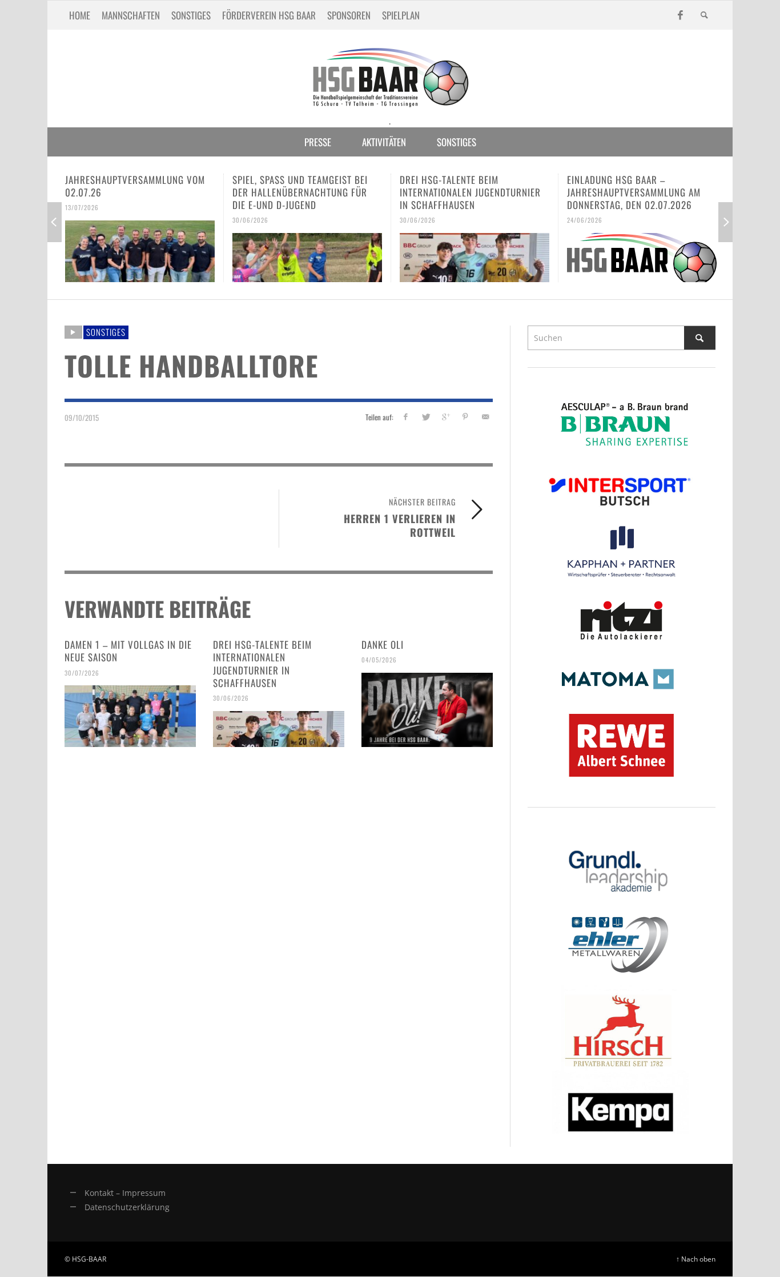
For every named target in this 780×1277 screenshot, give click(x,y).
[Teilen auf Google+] (445, 417)
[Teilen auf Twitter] (425, 417)
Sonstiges (106, 332)
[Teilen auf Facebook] (405, 417)
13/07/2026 (82, 207)
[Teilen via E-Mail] (485, 417)
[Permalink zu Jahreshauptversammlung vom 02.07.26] (140, 251)
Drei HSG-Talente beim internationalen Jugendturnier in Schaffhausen (470, 192)
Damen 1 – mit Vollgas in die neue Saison (128, 650)
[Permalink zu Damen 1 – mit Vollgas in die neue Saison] (130, 716)
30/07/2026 (82, 672)
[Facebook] (680, 15)
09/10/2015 (82, 417)
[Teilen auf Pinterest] (465, 417)
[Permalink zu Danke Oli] (427, 710)
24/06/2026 (584, 219)
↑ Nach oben (695, 1258)
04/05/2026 (379, 659)
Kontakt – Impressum (125, 1192)
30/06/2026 (250, 219)
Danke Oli (382, 644)
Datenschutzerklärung (127, 1207)
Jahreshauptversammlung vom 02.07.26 (135, 185)
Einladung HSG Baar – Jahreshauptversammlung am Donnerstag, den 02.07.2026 (634, 192)
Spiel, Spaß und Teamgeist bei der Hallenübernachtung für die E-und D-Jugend (300, 192)
